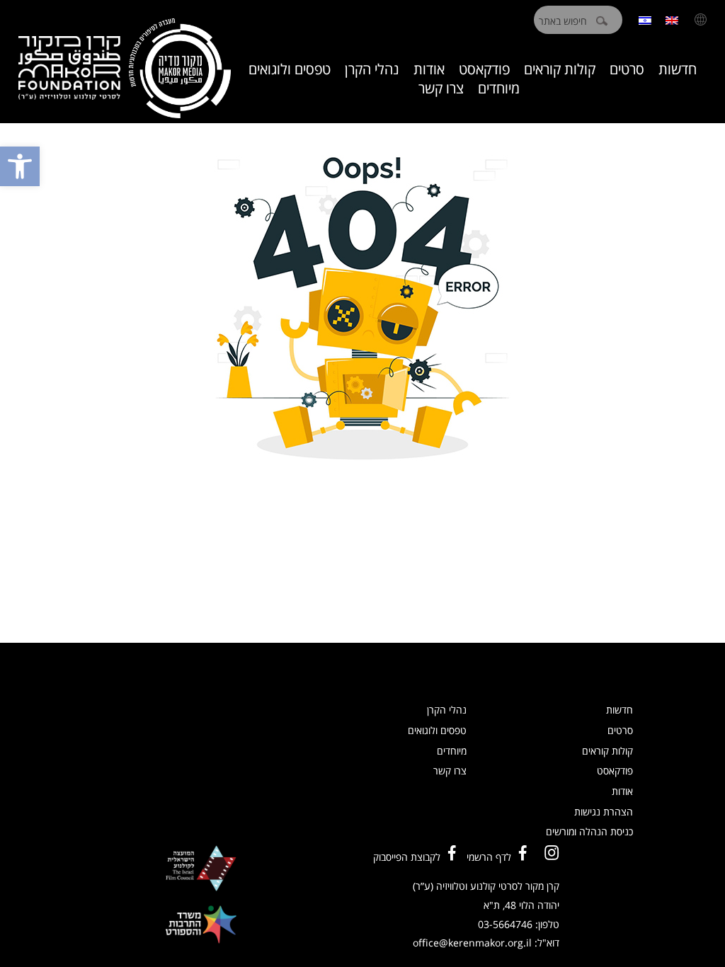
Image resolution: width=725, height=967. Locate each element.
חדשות (677, 69)
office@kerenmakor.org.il (472, 942)
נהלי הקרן (372, 69)
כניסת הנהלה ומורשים (589, 831)
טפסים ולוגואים (290, 69)
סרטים (627, 69)
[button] (20, 166)
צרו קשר (441, 88)
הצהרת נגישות (603, 811)
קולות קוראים (559, 69)
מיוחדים (499, 88)
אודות (429, 69)
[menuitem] (671, 19)
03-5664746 (505, 924)
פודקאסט (484, 69)
